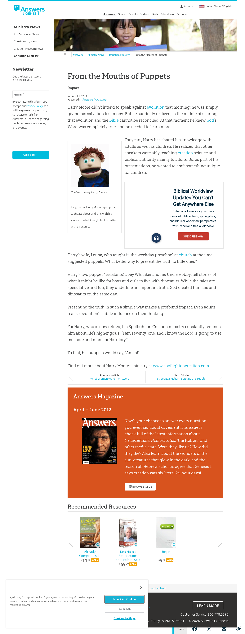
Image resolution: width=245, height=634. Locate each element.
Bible (114, 120)
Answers (109, 14)
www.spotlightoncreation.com (181, 365)
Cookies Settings (124, 618)
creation (185, 152)
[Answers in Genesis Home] (29, 10)
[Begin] (166, 532)
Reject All (124, 609)
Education (167, 14)
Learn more (208, 606)
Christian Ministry (119, 55)
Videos (144, 14)
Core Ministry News (26, 41)
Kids (155, 14)
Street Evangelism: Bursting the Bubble (181, 378)
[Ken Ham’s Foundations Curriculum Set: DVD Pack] (128, 532)
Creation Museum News (28, 48)
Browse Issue (142, 486)
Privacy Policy (34, 106)
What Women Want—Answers (109, 378)
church (185, 254)
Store (122, 14)
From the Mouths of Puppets (151, 55)
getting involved (155, 588)
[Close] (141, 587)
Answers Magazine (94, 99)
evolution (155, 107)
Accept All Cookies (124, 599)
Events (133, 14)
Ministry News (96, 55)
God (210, 120)
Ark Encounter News (26, 34)
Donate (182, 14)
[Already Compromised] (90, 532)
